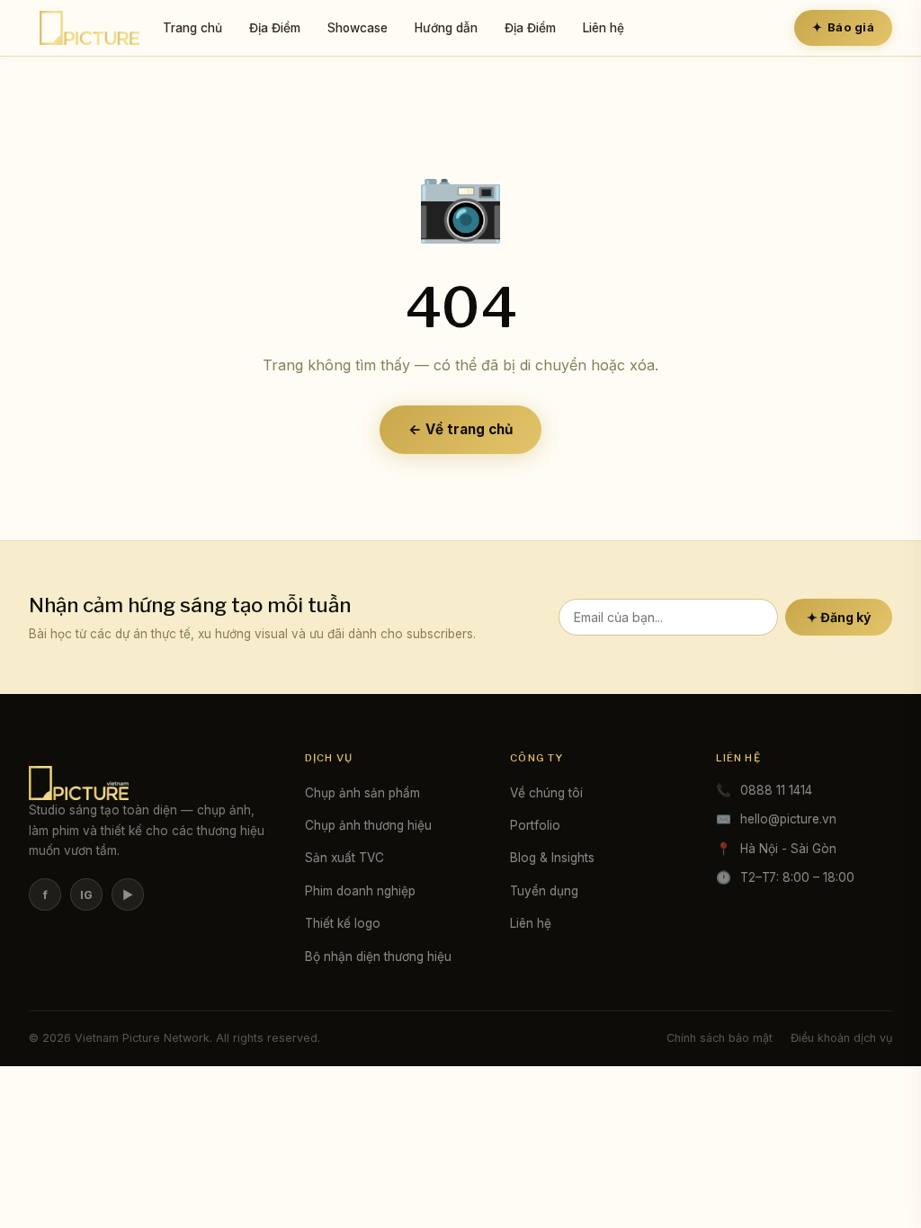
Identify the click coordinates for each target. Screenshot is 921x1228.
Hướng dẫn (446, 28)
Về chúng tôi (546, 793)
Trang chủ (192, 28)
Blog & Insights (552, 857)
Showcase (357, 28)
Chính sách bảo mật (719, 1038)
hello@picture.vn (788, 819)
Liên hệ (603, 28)
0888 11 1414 (776, 790)
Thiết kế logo (342, 923)
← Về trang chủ (460, 429)
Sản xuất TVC (344, 857)
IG (86, 895)
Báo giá (843, 27)
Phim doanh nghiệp (360, 891)
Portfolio (535, 825)
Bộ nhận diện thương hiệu (378, 956)
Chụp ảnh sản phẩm (362, 793)
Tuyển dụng (544, 891)
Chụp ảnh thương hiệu (368, 825)
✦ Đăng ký (839, 617)
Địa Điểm (274, 28)
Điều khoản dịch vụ (841, 1038)
